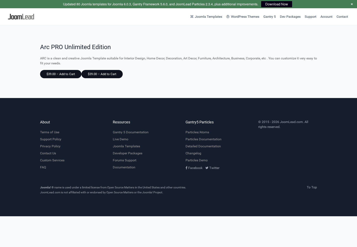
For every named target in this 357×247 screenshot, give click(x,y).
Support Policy (50, 139)
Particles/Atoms (197, 132)
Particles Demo (197, 160)
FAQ (43, 167)
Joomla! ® (47, 187)
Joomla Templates (126, 146)
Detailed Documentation (203, 146)
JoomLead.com (291, 122)
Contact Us (48, 153)
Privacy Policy (50, 146)
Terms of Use (49, 132)
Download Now (276, 4)
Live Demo (120, 139)
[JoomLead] (26, 17)
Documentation (124, 167)
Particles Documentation (203, 139)
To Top (312, 187)
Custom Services (52, 160)
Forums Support (124, 160)
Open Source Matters (120, 187)
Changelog (193, 153)
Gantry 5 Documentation (131, 132)
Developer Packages (127, 153)
